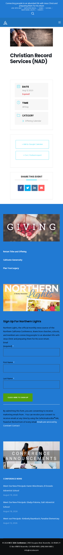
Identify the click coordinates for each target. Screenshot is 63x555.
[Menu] (58, 22)
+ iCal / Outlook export (32, 155)
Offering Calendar (33, 121)
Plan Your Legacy (11, 268)
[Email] (41, 188)
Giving (48, 8)
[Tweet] (28, 188)
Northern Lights (28, 10)
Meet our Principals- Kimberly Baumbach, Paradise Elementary (31, 518)
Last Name (8, 378)
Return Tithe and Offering (14, 251)
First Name (8, 362)
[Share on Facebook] (21, 188)
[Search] (33, 13)
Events (40, 10)
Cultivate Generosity (12, 260)
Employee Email (30, 8)
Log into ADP (16, 8)
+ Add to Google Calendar (32, 144)
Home (41, 8)
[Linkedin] (34, 188)
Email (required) (8, 344)
